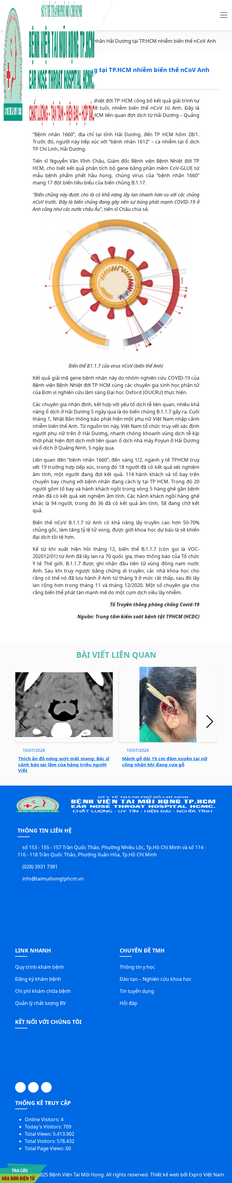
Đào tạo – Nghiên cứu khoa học (156, 979)
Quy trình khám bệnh (39, 967)
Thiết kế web (164, 1174)
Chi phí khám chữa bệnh (43, 991)
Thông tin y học (137, 967)
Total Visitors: (41, 1141)
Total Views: (39, 1134)
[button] (210, 721)
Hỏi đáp (128, 1003)
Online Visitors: (43, 1119)
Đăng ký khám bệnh (38, 979)
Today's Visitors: (44, 1126)
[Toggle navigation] (224, 15)
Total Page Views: (45, 1148)
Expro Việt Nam (206, 1174)
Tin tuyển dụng (137, 991)
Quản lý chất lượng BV (40, 1003)
